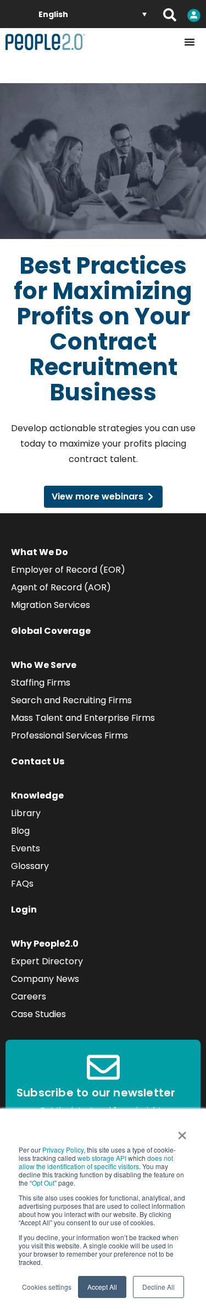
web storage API (102, 1158)
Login (24, 909)
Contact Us (37, 761)
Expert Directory (47, 961)
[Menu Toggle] (189, 41)
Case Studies (38, 1014)
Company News (45, 979)
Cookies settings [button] (46, 1286)
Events (25, 848)
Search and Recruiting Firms (71, 700)
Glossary (30, 866)
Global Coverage (51, 630)
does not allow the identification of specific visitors (96, 1162)
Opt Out (43, 1182)
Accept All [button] (102, 1286)
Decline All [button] (158, 1286)
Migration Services (50, 605)
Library (26, 813)
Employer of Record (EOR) (68, 569)
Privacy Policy (62, 1149)
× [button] (182, 1131)
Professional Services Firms (69, 735)
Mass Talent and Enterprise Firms (83, 717)
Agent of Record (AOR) (61, 587)
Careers (28, 996)
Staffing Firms (40, 682)
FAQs (22, 883)
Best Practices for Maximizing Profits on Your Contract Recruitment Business (103, 329)
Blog (20, 830)
